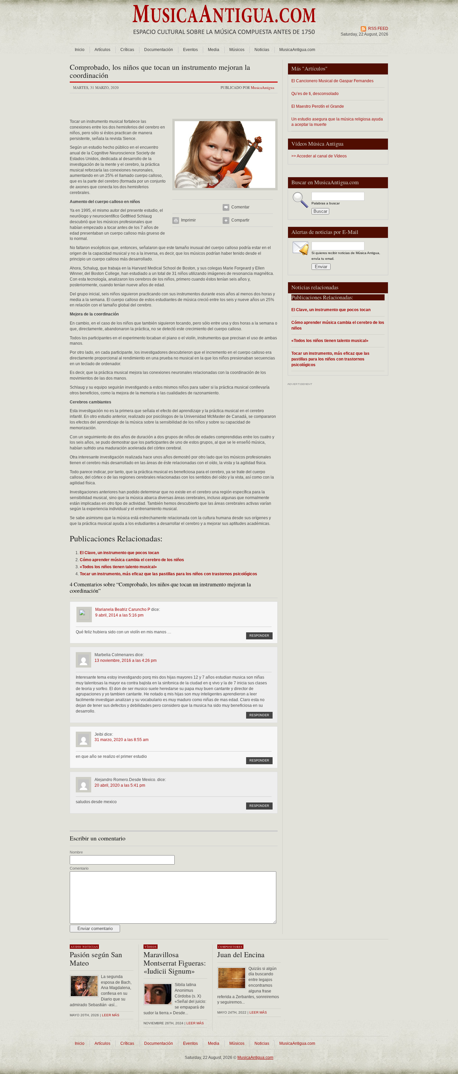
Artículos (102, 49)
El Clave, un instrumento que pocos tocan (330, 309)
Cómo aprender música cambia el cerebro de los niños (337, 325)
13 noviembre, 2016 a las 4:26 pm (126, 660)
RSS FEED (378, 28)
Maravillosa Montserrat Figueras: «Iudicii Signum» (175, 962)
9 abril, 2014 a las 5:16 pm (119, 615)
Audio (76, 946)
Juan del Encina (241, 954)
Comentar (240, 207)
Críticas (127, 49)
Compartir (240, 220)
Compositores (230, 946)
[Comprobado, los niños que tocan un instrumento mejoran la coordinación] (225, 192)
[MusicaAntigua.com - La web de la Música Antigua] (224, 38)
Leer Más (195, 1023)
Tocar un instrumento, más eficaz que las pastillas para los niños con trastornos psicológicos (330, 359)
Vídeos (151, 946)
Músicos (236, 49)
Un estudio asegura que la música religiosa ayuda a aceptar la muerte (337, 122)
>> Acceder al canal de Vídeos (319, 156)
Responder (259, 635)
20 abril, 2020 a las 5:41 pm (120, 785)
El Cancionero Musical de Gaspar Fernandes (332, 81)
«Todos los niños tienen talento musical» (329, 340)
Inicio (79, 49)
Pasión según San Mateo (96, 958)
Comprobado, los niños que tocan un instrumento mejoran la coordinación (160, 71)
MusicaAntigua (262, 87)
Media (213, 49)
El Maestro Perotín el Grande (317, 106)
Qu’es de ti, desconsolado (315, 93)
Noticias (261, 49)
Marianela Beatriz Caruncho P (122, 609)
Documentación (158, 49)
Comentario (79, 868)
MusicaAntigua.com (297, 49)
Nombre (76, 852)
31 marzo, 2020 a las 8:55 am (122, 739)
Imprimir (188, 220)
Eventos (190, 49)
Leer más (110, 1015)
